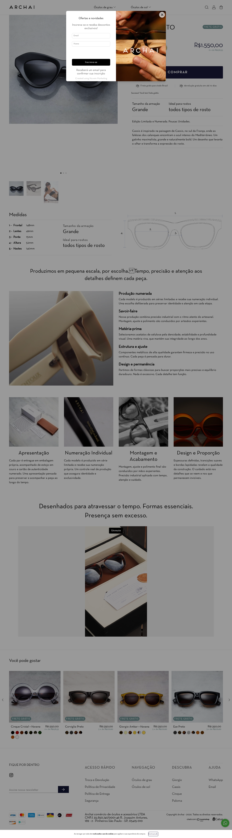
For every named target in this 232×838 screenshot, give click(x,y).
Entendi (153, 834)
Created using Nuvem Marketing (91, 78)
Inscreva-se (91, 62)
